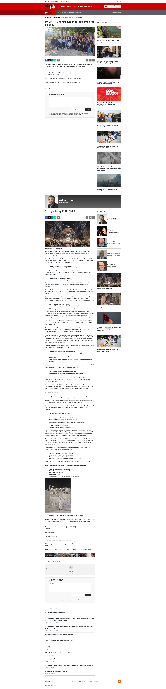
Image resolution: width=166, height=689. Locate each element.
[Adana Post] (51, 6)
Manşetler (50, 1)
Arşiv (62, 1)
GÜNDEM (63, 6)
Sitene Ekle (66, 1)
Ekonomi (69, 6)
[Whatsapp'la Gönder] (55, 60)
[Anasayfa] (45, 1)
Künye (79, 681)
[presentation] (49, 12)
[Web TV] (117, 1)
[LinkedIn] (52, 60)
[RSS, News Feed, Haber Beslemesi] (119, 681)
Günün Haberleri (56, 1)
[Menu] (106, 6)
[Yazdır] (58, 60)
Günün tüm (116, 12)
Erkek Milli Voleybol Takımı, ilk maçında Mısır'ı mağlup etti (75, 12)
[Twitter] (49, 60)
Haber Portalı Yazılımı (51, 685)
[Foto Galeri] (120, 1)
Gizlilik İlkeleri (89, 681)
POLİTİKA (80, 6)
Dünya (74, 6)
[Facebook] (46, 60)
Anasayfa (49, 17)
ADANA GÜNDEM (88, 6)
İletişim (83, 681)
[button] (87, 60)
